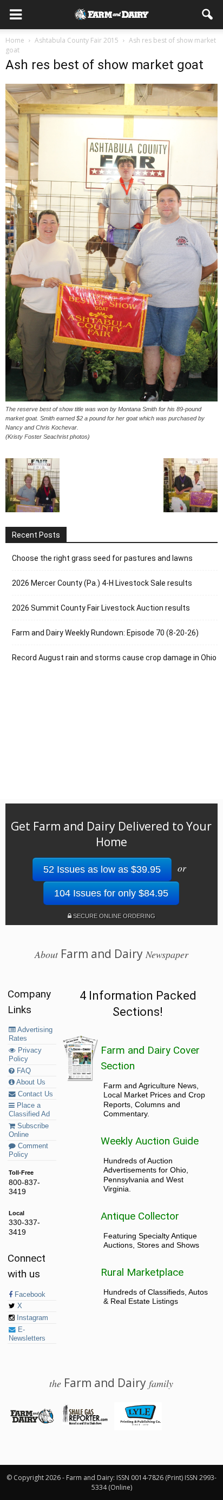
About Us (30, 1082)
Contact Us (34, 1094)
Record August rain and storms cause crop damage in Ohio (114, 657)
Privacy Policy (25, 1055)
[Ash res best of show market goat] (111, 398)
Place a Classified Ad (29, 1110)
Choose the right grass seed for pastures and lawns (102, 558)
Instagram (31, 1318)
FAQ (23, 1071)
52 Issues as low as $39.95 (102, 869)
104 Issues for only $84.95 (111, 893)
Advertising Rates (31, 1034)
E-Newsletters (27, 1334)
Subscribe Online (29, 1130)
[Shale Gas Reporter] (84, 1422)
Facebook (28, 1294)
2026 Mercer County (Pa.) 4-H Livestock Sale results (102, 583)
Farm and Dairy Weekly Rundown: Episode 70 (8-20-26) (105, 632)
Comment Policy (28, 1150)
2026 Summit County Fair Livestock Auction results (101, 608)
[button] (208, 14)
